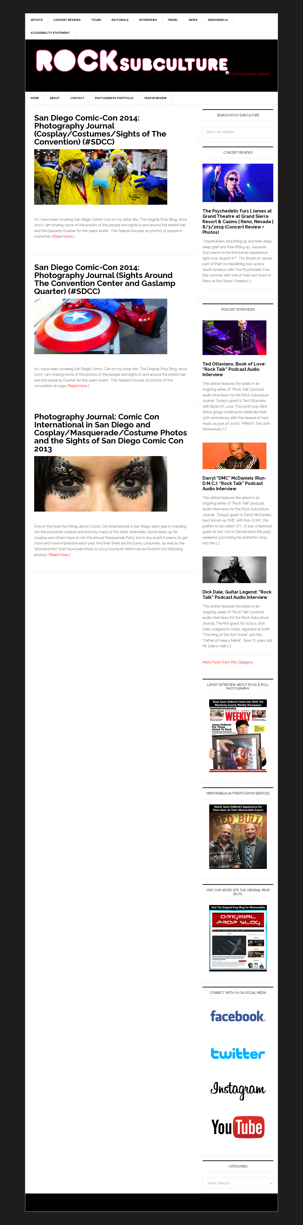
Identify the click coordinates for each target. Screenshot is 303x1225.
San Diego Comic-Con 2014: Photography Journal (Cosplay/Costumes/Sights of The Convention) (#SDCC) (100, 129)
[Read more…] (63, 236)
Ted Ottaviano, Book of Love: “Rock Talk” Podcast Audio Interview (234, 369)
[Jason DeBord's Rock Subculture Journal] (131, 54)
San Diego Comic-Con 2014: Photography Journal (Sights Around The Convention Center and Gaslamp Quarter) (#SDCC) (104, 279)
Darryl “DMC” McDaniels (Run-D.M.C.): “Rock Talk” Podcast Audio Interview (234, 483)
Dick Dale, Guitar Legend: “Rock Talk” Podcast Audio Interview (237, 594)
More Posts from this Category (228, 662)
